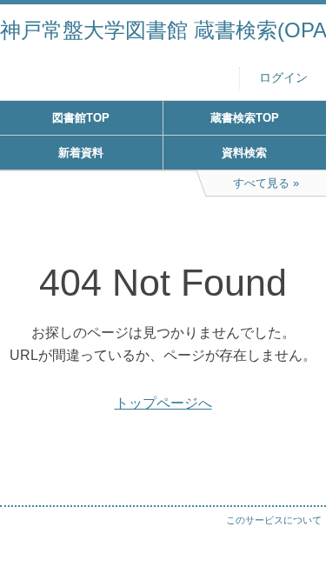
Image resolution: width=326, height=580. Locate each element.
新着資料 (80, 152)
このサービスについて (274, 520)
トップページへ (163, 403)
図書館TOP (81, 117)
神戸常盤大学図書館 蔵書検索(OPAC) (163, 30)
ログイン (283, 77)
